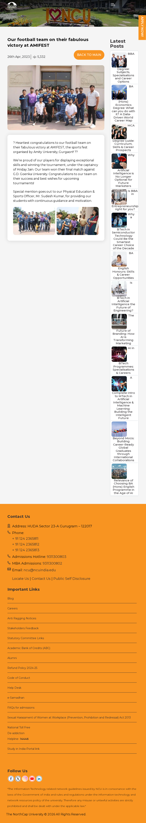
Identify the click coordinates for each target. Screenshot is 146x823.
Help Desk (14, 687)
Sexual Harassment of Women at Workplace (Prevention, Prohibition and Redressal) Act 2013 (69, 717)
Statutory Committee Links (25, 638)
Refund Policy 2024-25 (22, 668)
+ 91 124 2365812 (25, 544)
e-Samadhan (15, 697)
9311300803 (56, 557)
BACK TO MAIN (89, 55)
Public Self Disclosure (71, 579)
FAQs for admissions (20, 707)
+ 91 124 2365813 (25, 550)
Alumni (12, 658)
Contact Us (41, 579)
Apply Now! (142, 27)
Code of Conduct (18, 678)
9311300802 (52, 563)
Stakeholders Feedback (23, 628)
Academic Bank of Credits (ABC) (28, 648)
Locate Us (20, 579)
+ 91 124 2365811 (25, 539)
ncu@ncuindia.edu (40, 570)
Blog (10, 598)
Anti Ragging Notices (21, 618)
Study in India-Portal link (23, 749)
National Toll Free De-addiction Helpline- (18, 733)
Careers (12, 608)
